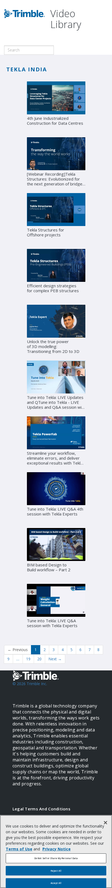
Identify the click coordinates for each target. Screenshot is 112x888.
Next (55, 658)
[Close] (105, 823)
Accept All (56, 882)
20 (39, 658)
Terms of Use (19, 849)
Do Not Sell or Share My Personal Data (56, 858)
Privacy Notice (56, 849)
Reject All (56, 870)
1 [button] (36, 649)
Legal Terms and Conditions (41, 808)
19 (28, 658)
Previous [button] (18, 649)
